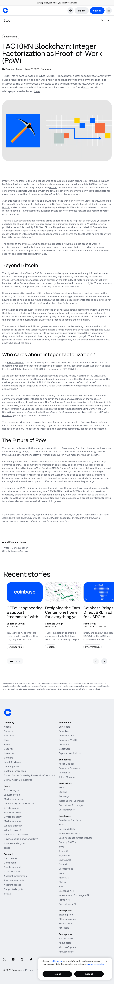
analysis (70, 184)
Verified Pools (67, 809)
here (86, 87)
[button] (109, 10)
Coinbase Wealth (68, 740)
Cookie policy (11, 766)
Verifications (66, 868)
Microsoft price (67, 947)
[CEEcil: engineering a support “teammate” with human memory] (25, 617)
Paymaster (65, 855)
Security (8, 748)
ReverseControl (20, 551)
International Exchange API (74, 895)
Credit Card (65, 744)
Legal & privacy (12, 762)
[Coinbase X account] (4, 959)
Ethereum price (67, 919)
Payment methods (14, 880)
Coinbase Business (69, 768)
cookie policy (56, 961)
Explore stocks (12, 794)
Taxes (7, 847)
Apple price (65, 942)
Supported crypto (13, 889)
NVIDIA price (66, 938)
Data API (63, 864)
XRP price (64, 928)
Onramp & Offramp (69, 842)
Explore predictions (70, 753)
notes (72, 375)
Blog (6, 740)
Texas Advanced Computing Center (76, 408)
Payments (64, 772)
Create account (12, 867)
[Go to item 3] (19, 661)
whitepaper (55, 184)
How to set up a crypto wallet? (21, 839)
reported (34, 200)
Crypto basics (11, 808)
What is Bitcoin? (13, 825)
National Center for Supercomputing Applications (68, 412)
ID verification (12, 871)
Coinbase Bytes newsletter (19, 803)
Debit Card (64, 748)
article (20, 227)
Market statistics (13, 799)
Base (61, 824)
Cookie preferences (15, 771)
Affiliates (9, 735)
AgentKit (64, 877)
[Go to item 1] (11, 661)
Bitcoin (44, 184)
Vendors (8, 757)
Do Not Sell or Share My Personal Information (29, 775)
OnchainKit (65, 860)
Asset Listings (67, 763)
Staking (63, 792)
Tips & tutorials (12, 812)
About (7, 726)
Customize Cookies (95, 964)
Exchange (64, 796)
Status (7, 893)
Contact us (10, 862)
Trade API (64, 851)
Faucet (62, 886)
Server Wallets (67, 829)
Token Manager (67, 777)
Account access (12, 884)
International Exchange (72, 800)
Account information (15, 876)
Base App (64, 731)
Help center (10, 858)
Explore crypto (12, 790)
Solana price (66, 923)
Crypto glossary (13, 816)
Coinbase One (66, 735)
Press (7, 744)
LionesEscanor (20, 547)
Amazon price (66, 951)
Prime (62, 787)
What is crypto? (12, 830)
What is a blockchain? (16, 834)
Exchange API (66, 890)
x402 (61, 846)
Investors (9, 753)
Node (62, 873)
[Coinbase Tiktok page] (31, 959)
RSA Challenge (15, 362)
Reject (57, 974)
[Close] (106, 961)
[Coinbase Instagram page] (22, 959)
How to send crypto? (15, 843)
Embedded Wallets (69, 833)
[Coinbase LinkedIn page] (13, 959)
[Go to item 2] (16, 661)
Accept (89, 974)
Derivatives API (67, 904)
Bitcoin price (66, 914)
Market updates (12, 821)
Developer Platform (70, 820)
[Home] (5, 10)
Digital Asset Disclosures (18, 779)
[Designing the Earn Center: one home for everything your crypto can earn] (63, 617)
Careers (8, 731)
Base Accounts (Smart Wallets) (76, 837)
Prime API (64, 899)
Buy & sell (64, 726)
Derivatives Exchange (71, 805)
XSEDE (23, 408)
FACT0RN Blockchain (59, 76)
